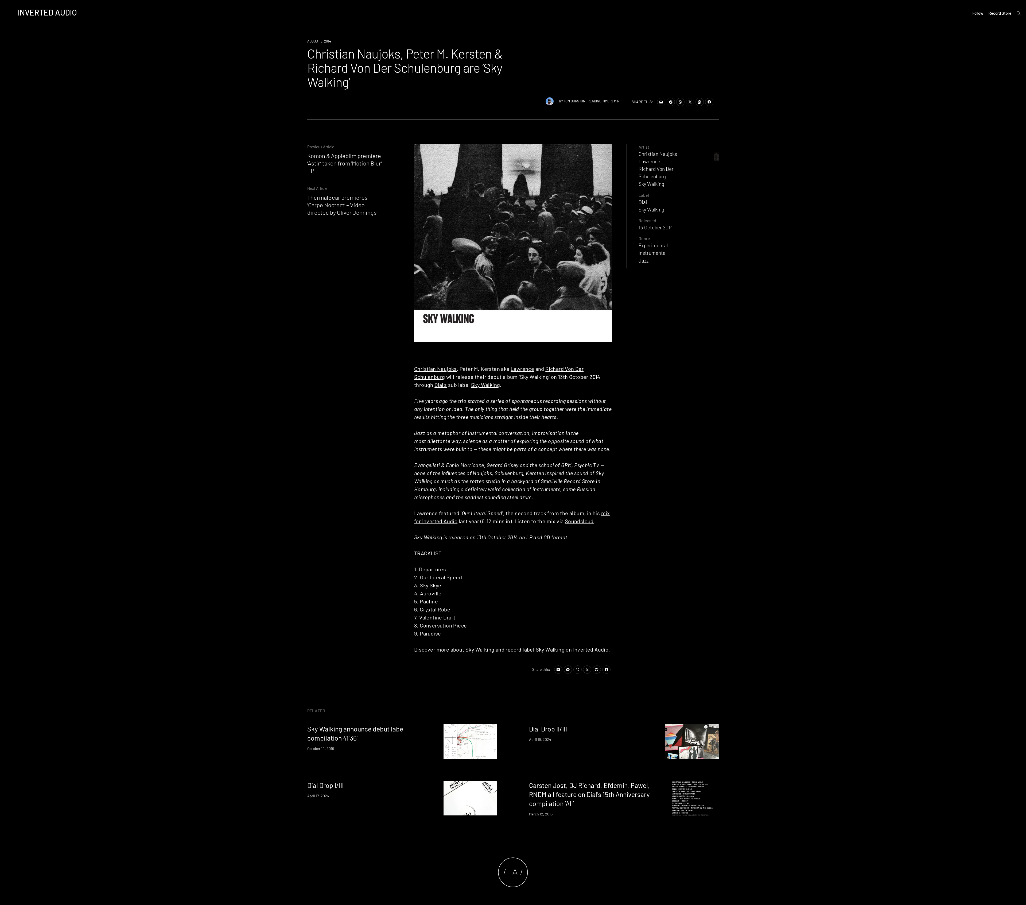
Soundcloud (579, 521)
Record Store (999, 13)
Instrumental (653, 253)
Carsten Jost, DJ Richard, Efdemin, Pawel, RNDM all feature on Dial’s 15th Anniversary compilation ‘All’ (589, 794)
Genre (644, 238)
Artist (644, 146)
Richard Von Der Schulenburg (656, 172)
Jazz (643, 260)
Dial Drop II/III (548, 729)
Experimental (653, 245)
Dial (643, 202)
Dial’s (440, 385)
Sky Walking (485, 385)
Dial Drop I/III (325, 785)
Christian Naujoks (435, 368)
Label (644, 195)
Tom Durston (574, 101)
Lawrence (522, 368)
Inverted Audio (47, 12)
